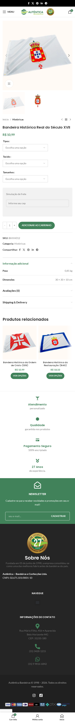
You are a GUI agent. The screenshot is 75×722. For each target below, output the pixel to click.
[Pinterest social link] (37, 3)
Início (6, 119)
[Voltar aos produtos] (66, 120)
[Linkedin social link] (42, 3)
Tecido (6, 156)
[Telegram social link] (46, 3)
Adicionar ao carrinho (36, 225)
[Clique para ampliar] (9, 84)
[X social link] (33, 3)
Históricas (18, 119)
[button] (6, 55)
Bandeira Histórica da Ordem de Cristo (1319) (19, 364)
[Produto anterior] (62, 120)
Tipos (6, 141)
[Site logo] (32, 11)
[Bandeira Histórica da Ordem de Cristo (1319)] (20, 343)
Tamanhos (8, 172)
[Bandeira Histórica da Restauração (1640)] (55, 343)
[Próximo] (70, 120)
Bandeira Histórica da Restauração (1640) (55, 364)
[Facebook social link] (29, 3)
